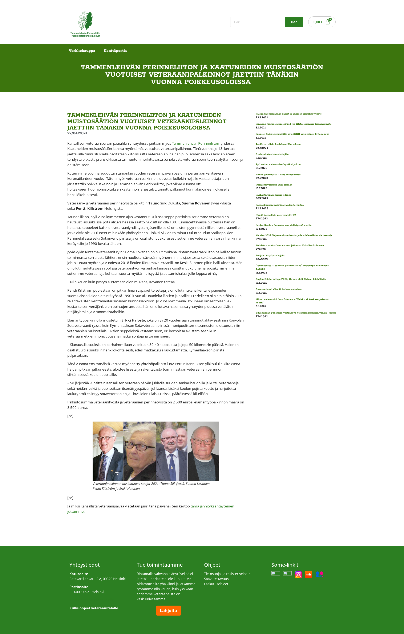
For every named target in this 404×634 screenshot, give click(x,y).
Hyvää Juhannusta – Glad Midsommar (278, 174)
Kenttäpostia (115, 50)
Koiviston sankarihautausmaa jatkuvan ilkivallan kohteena (290, 245)
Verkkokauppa (82, 50)
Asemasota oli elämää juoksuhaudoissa (279, 289)
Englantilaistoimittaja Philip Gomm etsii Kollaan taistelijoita (291, 279)
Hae (294, 22)
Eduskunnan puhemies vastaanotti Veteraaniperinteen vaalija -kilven (296, 312)
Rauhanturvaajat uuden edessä (273, 194)
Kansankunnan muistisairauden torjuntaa (280, 205)
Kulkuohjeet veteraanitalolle (91, 600)
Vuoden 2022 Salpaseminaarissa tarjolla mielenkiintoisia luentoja (294, 235)
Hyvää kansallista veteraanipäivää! (276, 215)
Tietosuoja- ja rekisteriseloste (227, 573)
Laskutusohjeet (216, 584)
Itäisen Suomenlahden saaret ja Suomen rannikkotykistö (289, 113)
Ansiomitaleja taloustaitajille (272, 154)
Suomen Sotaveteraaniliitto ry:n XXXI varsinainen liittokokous (292, 134)
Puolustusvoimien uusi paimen (274, 184)
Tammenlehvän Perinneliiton (195, 143)
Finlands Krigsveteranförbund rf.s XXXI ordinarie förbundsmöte (293, 123)
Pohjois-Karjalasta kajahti (270, 255)
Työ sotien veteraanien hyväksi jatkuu (278, 164)
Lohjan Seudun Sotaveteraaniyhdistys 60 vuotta (283, 225)
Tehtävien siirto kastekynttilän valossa (278, 144)
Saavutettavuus (216, 579)
